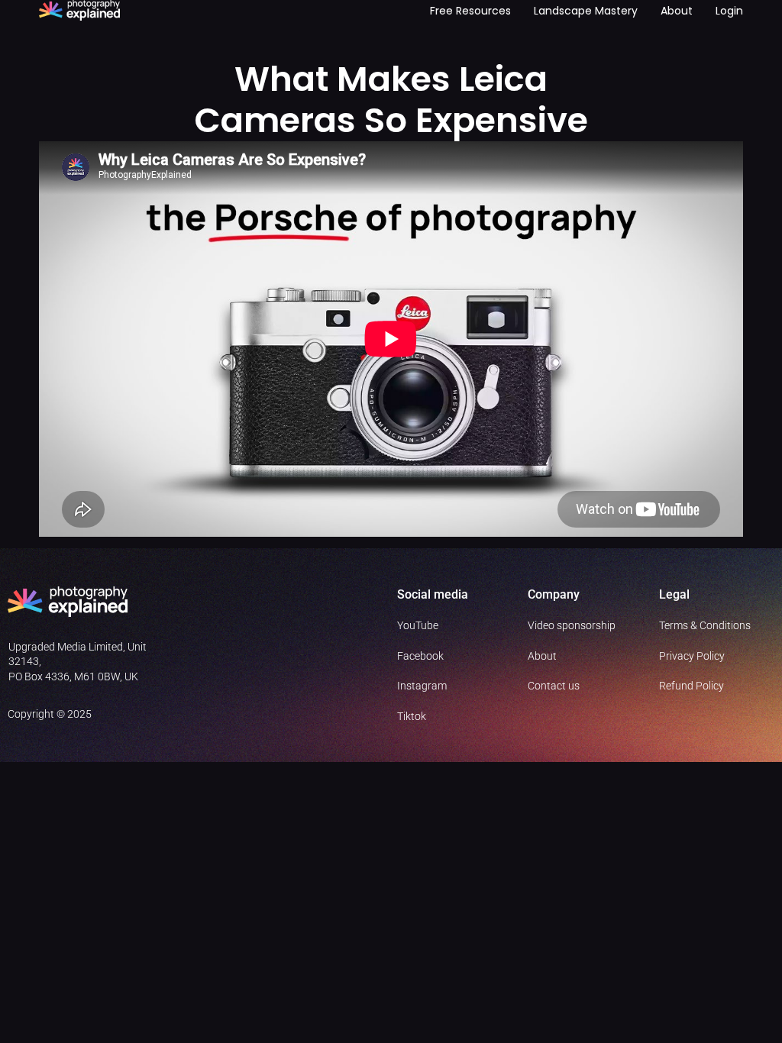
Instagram (422, 686)
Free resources (470, 10)
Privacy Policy (692, 656)
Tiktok (411, 716)
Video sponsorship (572, 625)
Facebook (420, 656)
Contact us (554, 686)
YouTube (417, 625)
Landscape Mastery (586, 10)
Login (729, 10)
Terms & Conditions (705, 625)
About (677, 10)
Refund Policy (691, 686)
